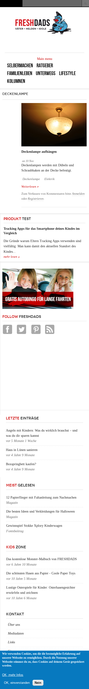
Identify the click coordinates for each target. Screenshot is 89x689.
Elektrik (49, 179)
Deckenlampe (31, 179)
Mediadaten (16, 633)
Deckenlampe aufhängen (39, 151)
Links (11, 642)
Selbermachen (20, 65)
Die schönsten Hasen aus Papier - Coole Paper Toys (40, 573)
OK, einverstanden (17, 682)
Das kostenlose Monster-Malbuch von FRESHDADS (41, 559)
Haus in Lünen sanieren (21, 450)
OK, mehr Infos (12, 675)
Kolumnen (16, 81)
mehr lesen (10, 256)
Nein (38, 682)
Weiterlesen (30, 186)
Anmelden (78, 193)
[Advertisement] (38, 373)
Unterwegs (46, 73)
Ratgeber (45, 65)
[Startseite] (43, 34)
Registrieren (36, 198)
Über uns (14, 624)
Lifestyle (67, 73)
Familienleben (19, 73)
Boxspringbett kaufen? (21, 464)
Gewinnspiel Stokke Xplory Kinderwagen (34, 525)
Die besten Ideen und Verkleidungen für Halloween (40, 511)
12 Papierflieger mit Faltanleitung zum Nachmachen (41, 497)
